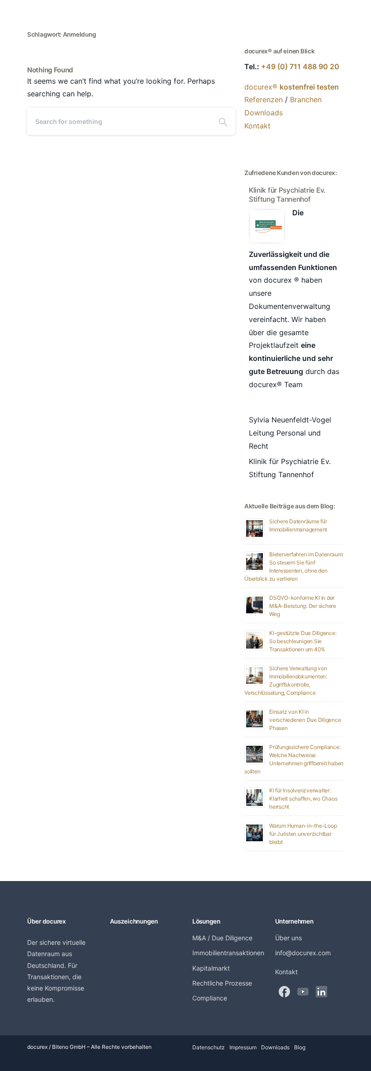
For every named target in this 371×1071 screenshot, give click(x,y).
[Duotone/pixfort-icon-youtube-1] (303, 992)
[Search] (223, 121)
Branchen (306, 99)
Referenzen (263, 99)
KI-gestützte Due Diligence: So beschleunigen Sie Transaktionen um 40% (303, 641)
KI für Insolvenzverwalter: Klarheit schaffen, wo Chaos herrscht (303, 798)
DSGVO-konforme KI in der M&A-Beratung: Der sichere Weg (302, 605)
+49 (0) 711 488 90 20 (300, 66)
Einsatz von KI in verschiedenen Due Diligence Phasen (305, 719)
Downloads (263, 112)
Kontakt (257, 125)
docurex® (291, 86)
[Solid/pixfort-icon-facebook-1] (284, 992)
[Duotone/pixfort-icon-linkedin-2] (321, 992)
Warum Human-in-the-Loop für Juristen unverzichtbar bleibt (303, 833)
